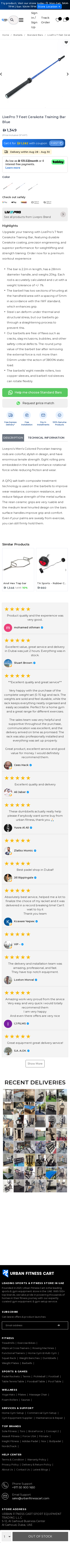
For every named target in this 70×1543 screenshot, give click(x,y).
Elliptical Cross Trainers (15, 1348)
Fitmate (44, 1436)
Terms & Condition (13, 1459)
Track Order (45, 20)
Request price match (38, 403)
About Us (7, 1469)
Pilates (22, 1394)
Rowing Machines (43, 1348)
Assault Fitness (10, 1436)
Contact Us (23, 1469)
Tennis (26, 1376)
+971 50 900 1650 (23, 1487)
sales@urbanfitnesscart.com (30, 1498)
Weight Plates (10, 1363)
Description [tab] (13, 437)
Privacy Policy (10, 1464)
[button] (35, 618)
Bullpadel (55, 1441)
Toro (22, 1431)
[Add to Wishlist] (66, 42)
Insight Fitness (10, 1441)
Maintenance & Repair (49, 1417)
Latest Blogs (40, 1469)
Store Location (47, 6)
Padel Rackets (11, 1376)
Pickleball (40, 1376)
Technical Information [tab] (46, 437)
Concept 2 (52, 1431)
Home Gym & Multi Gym (42, 1353)
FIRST (55, 143)
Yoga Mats (8, 1394)
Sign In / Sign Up (34, 20)
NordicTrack (9, 1446)
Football (54, 1376)
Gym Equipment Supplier (17, 1417)
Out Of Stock (40, 1536)
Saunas (25, 1399)
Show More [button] (35, 1063)
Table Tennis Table (13, 1381)
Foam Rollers (10, 1399)
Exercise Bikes (26, 1342)
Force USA (29, 1436)
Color (6, 177)
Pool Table (54, 1381)
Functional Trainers (13, 1353)
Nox (43, 1441)
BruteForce (35, 1431)
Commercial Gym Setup (42, 1412)
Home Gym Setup (13, 1412)
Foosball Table (36, 1381)
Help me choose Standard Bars (38, 392)
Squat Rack (9, 1358)
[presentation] (1, 74)
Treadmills (8, 1342)
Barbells (27, 1363)
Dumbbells (49, 1358)
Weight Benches (29, 1358)
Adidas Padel (30, 1441)
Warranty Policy (36, 1459)
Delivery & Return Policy (36, 1464)
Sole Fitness (9, 1431)
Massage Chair (38, 1394)
